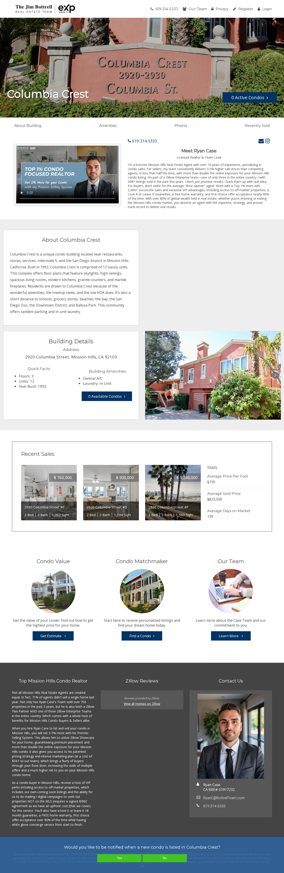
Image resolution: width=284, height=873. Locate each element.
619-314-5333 (167, 9)
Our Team (198, 9)
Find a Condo (140, 635)
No (165, 858)
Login (267, 9)
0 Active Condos (247, 97)
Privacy (222, 9)
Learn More (229, 635)
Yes (119, 858)
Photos (180, 126)
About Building (27, 126)
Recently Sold (257, 126)
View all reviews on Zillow (142, 704)
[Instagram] (267, 140)
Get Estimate (51, 635)
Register (245, 9)
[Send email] (261, 140)
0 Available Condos (105, 396)
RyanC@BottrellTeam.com (224, 798)
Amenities (107, 126)
